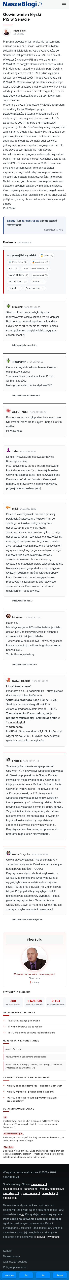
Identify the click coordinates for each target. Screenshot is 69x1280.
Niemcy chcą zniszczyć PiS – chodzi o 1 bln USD (34, 1085)
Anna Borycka (35, 288)
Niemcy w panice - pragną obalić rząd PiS (30, 1091)
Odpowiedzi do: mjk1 (22, 601)
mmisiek (17, 307)
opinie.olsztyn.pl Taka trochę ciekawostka (26, 1056)
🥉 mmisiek (40, 262)
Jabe (15, 451)
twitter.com (16, 727)
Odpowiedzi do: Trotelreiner (25, 395)
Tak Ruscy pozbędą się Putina (24, 1020)
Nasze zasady (11, 1256)
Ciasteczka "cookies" (15, 1261)
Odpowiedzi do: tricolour (23, 664)
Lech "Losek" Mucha (35, 268)
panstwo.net (31, 1188)
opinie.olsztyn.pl (13, 1049)
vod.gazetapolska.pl (52, 1188)
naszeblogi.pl (16, 722)
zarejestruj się (30, 220)
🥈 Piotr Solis (17, 262)
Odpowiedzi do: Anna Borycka (26, 919)
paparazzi (40, 275)
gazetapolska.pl (12, 1188)
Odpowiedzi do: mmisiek (23, 345)
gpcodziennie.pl (30, 1193)
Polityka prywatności (15, 1267)
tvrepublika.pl (50, 1193)
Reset (60, 1275)
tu (22, 1214)
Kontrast (9, 1275)
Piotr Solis (19, 30)
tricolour (38, 281)
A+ (26, 1275)
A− (43, 1275)
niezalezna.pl (39, 1184)
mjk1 (13, 268)
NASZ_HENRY (18, 275)
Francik (14, 288)
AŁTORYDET (17, 281)
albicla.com (10, 1197)
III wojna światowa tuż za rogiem (25, 1026)
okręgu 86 (34, 465)
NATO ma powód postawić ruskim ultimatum (31, 1032)
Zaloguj (11, 220)
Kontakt (7, 1250)
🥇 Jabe (46, 255)
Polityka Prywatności (47, 1236)
